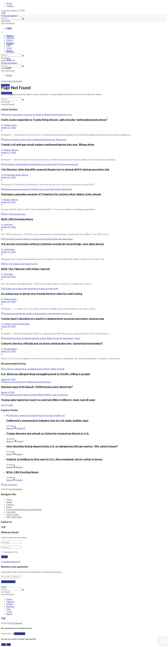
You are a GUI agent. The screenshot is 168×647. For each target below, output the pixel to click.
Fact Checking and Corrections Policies (24, 509)
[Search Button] (23, 18)
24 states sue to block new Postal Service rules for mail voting (41, 293)
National (10, 38)
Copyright (10, 512)
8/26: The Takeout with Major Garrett (25, 268)
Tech (8, 45)
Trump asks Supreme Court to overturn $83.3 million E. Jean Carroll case (48, 399)
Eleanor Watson (11, 199)
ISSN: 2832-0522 (14, 517)
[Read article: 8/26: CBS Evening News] (84, 214)
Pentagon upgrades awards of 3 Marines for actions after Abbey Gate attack (51, 194)
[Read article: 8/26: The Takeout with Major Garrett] (84, 263)
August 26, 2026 (8, 177)
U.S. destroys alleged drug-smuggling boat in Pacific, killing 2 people (45, 374)
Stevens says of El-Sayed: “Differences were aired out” (37, 386)
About (9, 3)
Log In (4, 586)
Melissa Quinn (10, 125)
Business (10, 51)
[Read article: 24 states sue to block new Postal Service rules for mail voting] (84, 288)
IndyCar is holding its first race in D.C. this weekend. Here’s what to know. (54, 459)
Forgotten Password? (10, 561)
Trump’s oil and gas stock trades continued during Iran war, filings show (47, 144)
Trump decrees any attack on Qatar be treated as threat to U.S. (47, 433)
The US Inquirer (15, 489)
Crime (9, 48)
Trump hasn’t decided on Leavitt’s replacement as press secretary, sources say (52, 318)
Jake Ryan (8, 224)
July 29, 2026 (7, 405)
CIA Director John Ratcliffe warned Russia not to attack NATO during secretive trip (55, 169)
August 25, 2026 (8, 351)
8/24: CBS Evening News (22, 472)
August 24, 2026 (8, 379)
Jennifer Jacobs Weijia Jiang (16, 324)
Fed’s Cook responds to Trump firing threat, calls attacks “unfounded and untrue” (54, 119)
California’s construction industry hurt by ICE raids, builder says (47, 420)
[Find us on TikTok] (4, 13)
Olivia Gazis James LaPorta (16, 174)
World (9, 75)
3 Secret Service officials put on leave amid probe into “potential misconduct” (52, 343)
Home (9, 28)
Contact (10, 6)
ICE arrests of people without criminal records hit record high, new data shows (52, 243)
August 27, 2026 (8, 127)
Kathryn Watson (11, 150)
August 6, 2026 (8, 392)
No (8, 644)
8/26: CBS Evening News (17, 219)
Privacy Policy (12, 514)
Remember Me (11, 552)
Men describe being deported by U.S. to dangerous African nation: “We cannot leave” (62, 446)
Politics (9, 40)
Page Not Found (14, 81)
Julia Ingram (9, 249)
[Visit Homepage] (9, 15)
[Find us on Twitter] (2, 13)
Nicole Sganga (10, 348)
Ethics (9, 507)
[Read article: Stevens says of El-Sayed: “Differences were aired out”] (84, 382)
